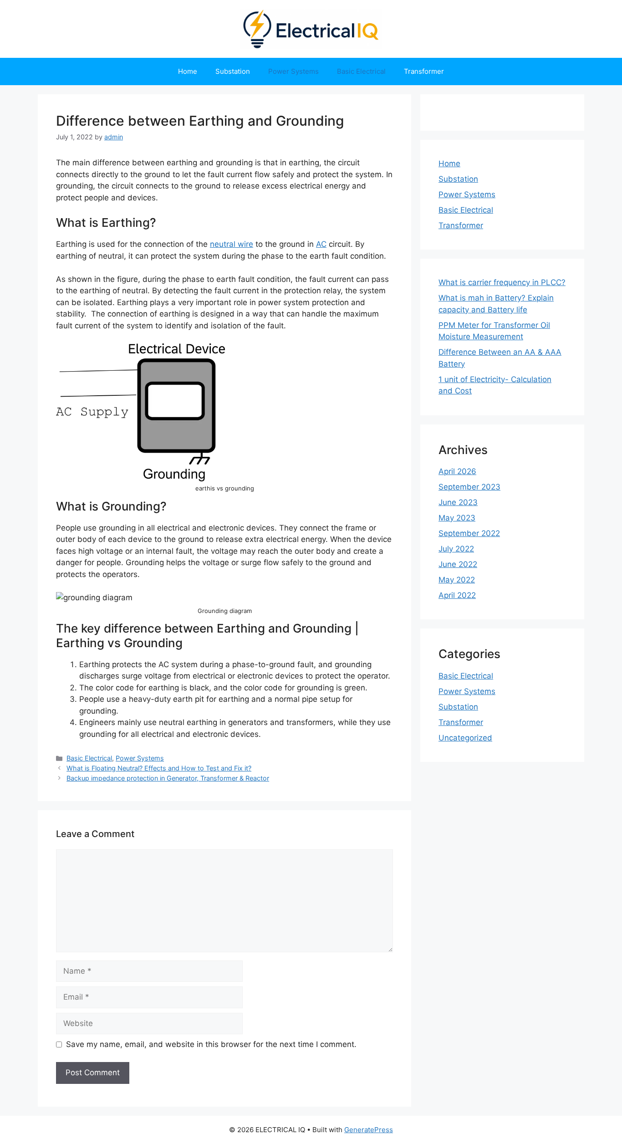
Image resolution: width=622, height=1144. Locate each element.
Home (187, 71)
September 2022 (469, 533)
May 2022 (456, 579)
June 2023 (458, 502)
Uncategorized (465, 737)
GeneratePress (368, 1129)
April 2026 (457, 471)
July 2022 (456, 548)
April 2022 (457, 595)
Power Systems (293, 71)
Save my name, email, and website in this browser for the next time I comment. (211, 1044)
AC (321, 244)
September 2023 (469, 486)
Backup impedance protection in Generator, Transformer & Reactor (167, 778)
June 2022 (457, 564)
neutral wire (231, 244)
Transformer (424, 71)
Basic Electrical (361, 71)
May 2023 (456, 517)
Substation (232, 71)
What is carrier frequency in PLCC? (502, 282)
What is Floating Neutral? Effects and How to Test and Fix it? (158, 768)
